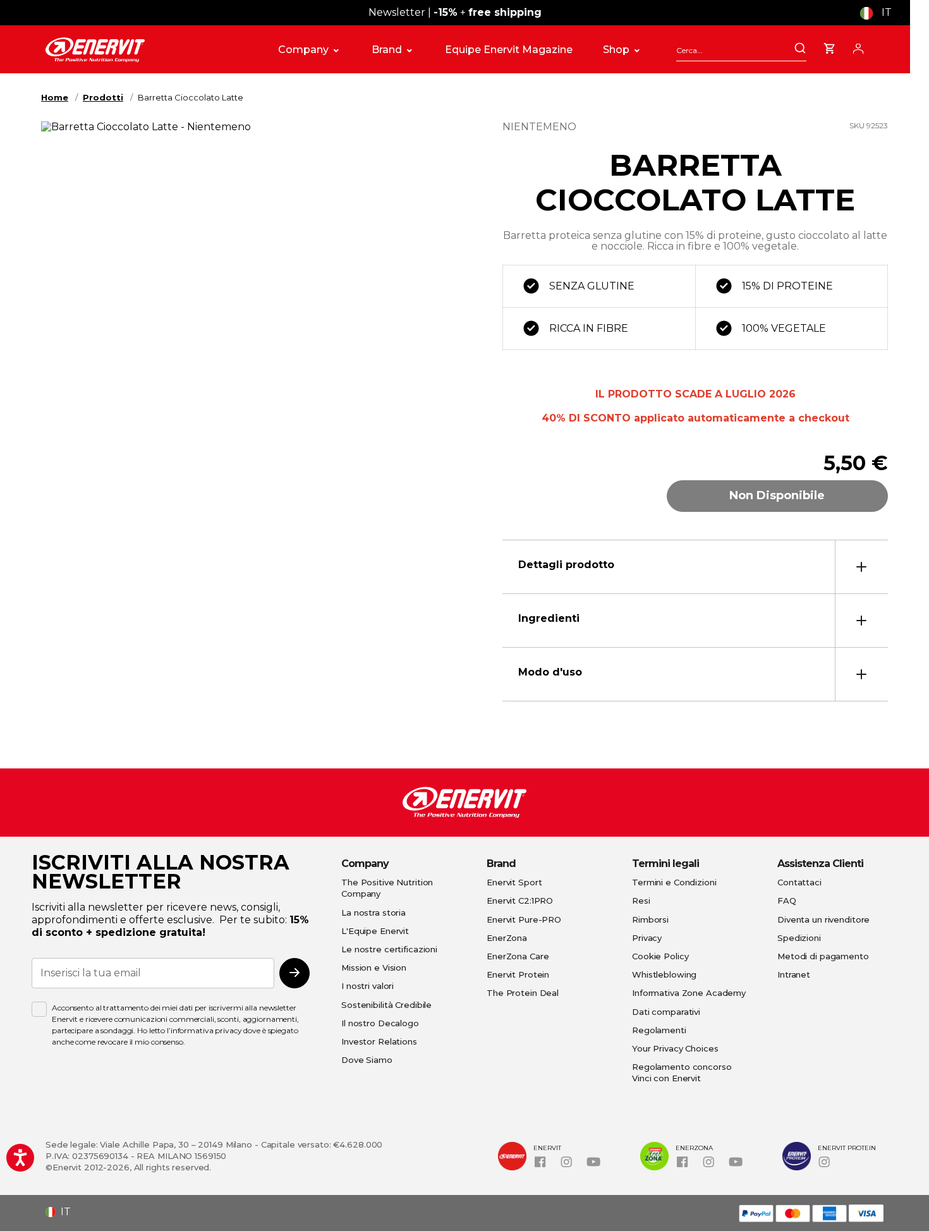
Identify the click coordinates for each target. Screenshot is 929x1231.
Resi (641, 900)
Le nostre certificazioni (389, 949)
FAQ (786, 900)
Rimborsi (650, 919)
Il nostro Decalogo (380, 1023)
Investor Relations (379, 1041)
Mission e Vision (373, 967)
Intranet (793, 974)
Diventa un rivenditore (823, 919)
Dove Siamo (366, 1060)
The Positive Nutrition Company (387, 888)
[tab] (695, 566)
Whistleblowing (664, 974)
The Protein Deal (523, 993)
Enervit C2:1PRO (520, 900)
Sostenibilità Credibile (386, 1005)
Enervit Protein (518, 974)
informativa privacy (206, 1030)
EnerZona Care (518, 956)
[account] (858, 47)
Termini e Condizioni (674, 882)
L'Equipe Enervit (375, 931)
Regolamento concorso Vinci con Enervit (682, 1072)
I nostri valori (367, 986)
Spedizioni (799, 938)
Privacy (647, 938)
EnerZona (507, 938)
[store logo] (148, 50)
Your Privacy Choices (675, 1048)
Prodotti (103, 97)
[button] (880, 12)
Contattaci (799, 882)
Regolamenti (659, 1030)
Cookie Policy (660, 956)
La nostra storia (373, 912)
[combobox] (741, 50)
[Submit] (800, 49)
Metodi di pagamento (823, 956)
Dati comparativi (666, 1012)
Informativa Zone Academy (689, 993)
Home (54, 97)
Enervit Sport (514, 882)
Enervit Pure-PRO (524, 919)
